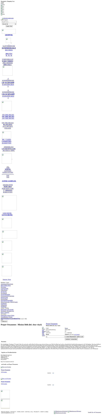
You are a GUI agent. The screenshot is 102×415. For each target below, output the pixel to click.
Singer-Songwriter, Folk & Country (9, 302)
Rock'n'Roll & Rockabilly (7, 300)
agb (95, 412)
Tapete (66, 328)
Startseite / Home (7, 279)
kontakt (90, 412)
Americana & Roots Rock (7, 284)
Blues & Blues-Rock (6, 285)
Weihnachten (4, 305)
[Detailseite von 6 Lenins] (6, 366)
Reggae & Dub (4, 297)
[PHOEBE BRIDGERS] (8, 18)
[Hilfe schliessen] (4, 321)
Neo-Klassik (4, 293)
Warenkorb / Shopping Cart (7, 311)
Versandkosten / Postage (6, 317)
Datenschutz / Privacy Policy (7, 315)
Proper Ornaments (51, 324)
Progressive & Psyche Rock (7, 296)
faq (92, 412)
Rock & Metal (4, 299)
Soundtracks (4, 303)
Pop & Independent (5, 294)
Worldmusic (3, 306)
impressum (98, 412)
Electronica (3, 287)
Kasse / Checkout (5, 312)
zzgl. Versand (76, 334)
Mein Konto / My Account (7, 309)
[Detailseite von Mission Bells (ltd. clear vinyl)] (44, 335)
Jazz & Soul (3, 291)
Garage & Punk (4, 288)
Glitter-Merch (4, 290)
